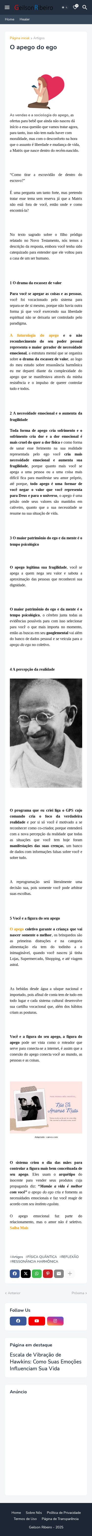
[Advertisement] (46, 1444)
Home (9, 19)
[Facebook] (15, 1274)
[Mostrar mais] (70, 1274)
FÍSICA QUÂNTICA (42, 1257)
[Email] (59, 1274)
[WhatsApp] (37, 1274)
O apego (17, 929)
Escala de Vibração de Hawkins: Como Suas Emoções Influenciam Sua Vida (45, 1361)
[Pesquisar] (85, 7)
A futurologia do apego (34, 335)
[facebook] (18, 1321)
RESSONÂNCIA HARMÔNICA (35, 1261)
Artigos (39, 38)
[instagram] (55, 1321)
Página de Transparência (60, 1519)
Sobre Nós (34, 1512)
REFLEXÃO (70, 1257)
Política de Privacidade (64, 1512)
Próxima (78, 1293)
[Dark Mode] (65, 7)
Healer (25, 19)
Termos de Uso (25, 1519)
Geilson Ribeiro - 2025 (46, 1527)
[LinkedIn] (74, 1321)
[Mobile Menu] (7, 7)
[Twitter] (26, 1274)
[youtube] (36, 1321)
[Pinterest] (48, 1274)
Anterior (14, 1293)
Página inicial (19, 38)
